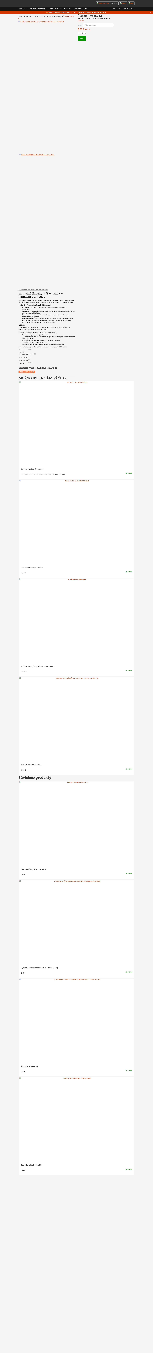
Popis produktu (25, 290)
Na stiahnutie (42, 290)
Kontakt (125, 9)
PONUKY (44, 329)
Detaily (34, 290)
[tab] (25, 290)
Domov (21, 16)
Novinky (67, 9)
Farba (80, 25)
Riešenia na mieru (80, 9)
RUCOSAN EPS (61, 347)
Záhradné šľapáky (55, 16)
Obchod (28, 16)
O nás (132, 9)
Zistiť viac (81, 20)
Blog (113, 9)
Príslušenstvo (56, 9)
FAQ (119, 9)
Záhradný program (37, 9)
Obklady (22, 9)
